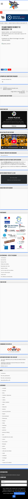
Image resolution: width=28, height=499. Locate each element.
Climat (3, 397)
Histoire (4, 427)
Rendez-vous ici (4, 366)
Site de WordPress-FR (5, 380)
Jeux (3, 434)
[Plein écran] (25, 147)
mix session (4, 441)
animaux (4, 390)
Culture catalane (5, 402)
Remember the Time (5, 266)
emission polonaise (6, 411)
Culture (6, 23)
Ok (14, 496)
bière (3, 392)
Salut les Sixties (4, 268)
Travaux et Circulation (7, 462)
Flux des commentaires (6, 378)
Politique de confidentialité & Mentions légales (10, 475)
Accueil (1, 23)
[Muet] (23, 147)
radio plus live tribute (6, 450)
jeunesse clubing (5, 432)
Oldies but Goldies (5, 264)
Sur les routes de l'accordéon (7, 270)
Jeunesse (4, 430)
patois (3, 446)
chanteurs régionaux (6, 395)
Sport (3, 460)
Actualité (4, 388)
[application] (14, 141)
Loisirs (3, 439)
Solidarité (4, 455)
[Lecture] (3, 147)
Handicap (4, 425)
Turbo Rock (3, 274)
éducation (4, 406)
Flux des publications (5, 375)
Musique (4, 444)
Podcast (4, 448)
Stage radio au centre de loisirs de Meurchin (18, 91)
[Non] (26, 493)
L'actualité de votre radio (7, 437)
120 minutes (3, 257)
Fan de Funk (3, 259)
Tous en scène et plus (5, 272)
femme (3, 420)
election (4, 409)
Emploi (3, 413)
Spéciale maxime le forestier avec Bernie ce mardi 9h (10, 88)
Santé (3, 453)
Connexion (3, 373)
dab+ (3, 404)
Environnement (5, 416)
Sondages (4, 457)
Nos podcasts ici (4, 155)
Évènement (4, 418)
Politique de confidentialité (19, 493)
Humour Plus (3, 262)
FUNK (3, 423)
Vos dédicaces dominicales (6, 276)
